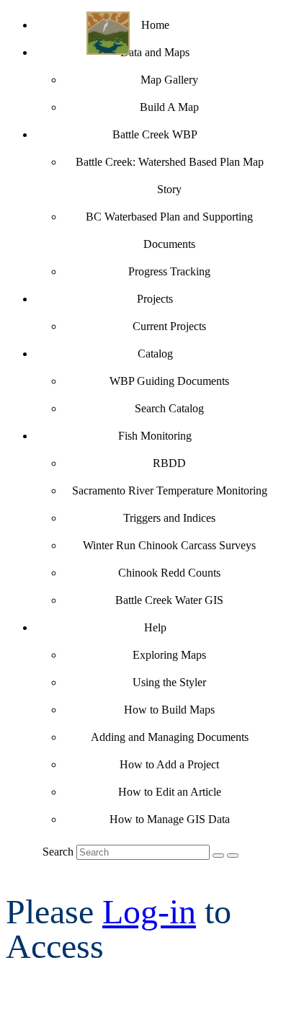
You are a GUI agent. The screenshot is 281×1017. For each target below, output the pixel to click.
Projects (155, 299)
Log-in (149, 911)
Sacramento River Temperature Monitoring (169, 490)
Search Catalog (169, 408)
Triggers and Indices (169, 518)
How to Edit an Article (169, 792)
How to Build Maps (169, 709)
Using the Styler (169, 682)
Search (58, 851)
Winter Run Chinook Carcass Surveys (169, 545)
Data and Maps (154, 52)
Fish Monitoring (155, 436)
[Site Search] (218, 855)
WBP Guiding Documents (169, 381)
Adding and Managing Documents (170, 737)
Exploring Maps (169, 655)
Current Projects (169, 326)
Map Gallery (169, 80)
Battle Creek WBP (154, 134)
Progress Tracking (169, 271)
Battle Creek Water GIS (169, 600)
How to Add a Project (169, 764)
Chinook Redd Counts (169, 573)
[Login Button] (232, 855)
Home (155, 25)
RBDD (169, 463)
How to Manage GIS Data (170, 819)
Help (155, 627)
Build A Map (169, 107)
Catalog (155, 353)
